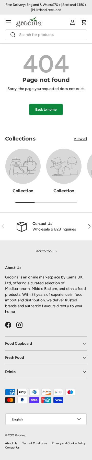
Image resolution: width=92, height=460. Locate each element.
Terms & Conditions (34, 443)
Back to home (45, 109)
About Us (11, 443)
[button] (83, 22)
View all (80, 138)
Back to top (43, 251)
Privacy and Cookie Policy (68, 443)
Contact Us (12, 447)
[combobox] (46, 35)
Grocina (20, 435)
